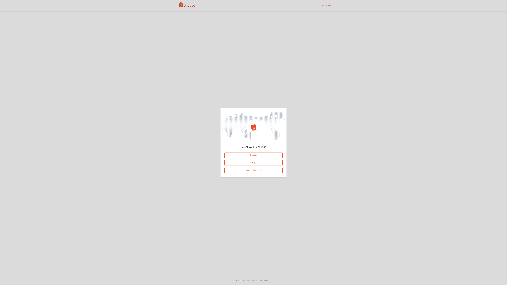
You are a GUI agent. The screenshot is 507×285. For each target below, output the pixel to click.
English (253, 155)
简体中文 (253, 163)
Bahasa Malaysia (253, 170)
